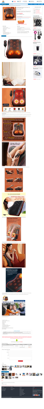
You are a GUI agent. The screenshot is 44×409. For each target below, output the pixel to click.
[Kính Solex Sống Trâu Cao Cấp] (23, 366)
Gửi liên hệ (21, 395)
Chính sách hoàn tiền (22, 392)
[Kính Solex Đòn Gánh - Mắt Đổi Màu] (25, 366)
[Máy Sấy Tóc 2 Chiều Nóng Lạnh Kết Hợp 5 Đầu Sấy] (20, 366)
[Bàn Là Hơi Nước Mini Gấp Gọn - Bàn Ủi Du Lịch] (8, 366)
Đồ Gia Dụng (6, 5)
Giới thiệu (20, 388)
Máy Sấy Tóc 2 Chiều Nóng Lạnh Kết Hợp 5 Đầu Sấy (37, 30)
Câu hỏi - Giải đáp (3, 390)
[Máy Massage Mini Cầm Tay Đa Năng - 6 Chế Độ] (3, 366)
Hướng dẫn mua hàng (4, 388)
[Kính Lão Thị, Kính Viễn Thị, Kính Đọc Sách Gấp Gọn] (3, 369)
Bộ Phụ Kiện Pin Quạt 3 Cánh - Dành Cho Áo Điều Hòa (37, 17)
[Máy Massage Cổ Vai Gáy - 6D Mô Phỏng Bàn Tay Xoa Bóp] (13, 366)
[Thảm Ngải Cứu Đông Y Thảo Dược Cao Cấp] (15, 366)
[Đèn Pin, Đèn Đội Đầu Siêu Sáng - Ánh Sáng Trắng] (10, 369)
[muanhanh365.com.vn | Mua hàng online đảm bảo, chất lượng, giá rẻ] (6, 1)
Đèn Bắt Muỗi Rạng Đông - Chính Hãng (37, 43)
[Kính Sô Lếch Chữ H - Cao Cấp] (18, 366)
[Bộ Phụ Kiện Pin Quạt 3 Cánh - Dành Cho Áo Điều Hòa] (30, 366)
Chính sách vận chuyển (22, 394)
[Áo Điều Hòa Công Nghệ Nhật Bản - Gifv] (10, 366)
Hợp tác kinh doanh (12, 388)
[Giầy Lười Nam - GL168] (5, 369)
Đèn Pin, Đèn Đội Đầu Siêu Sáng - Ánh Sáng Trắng (38, 55)
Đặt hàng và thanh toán (22, 389)
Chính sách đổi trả (21, 391)
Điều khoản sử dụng (4, 389)
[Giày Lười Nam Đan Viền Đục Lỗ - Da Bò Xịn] (28, 366)
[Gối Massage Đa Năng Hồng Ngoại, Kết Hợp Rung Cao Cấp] (13, 374)
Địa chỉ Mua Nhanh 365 (19, 16)
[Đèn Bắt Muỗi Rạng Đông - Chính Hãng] (8, 369)
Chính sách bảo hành (22, 390)
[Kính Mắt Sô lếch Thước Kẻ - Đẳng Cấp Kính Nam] (5, 366)
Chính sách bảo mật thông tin (22, 393)
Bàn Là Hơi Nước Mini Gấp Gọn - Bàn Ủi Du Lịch (37, 68)
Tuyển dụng (12, 389)
